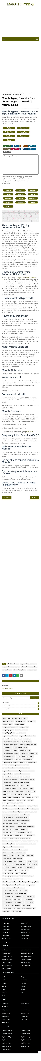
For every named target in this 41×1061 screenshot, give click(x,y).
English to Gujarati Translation (28, 744)
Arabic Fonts (5, 1022)
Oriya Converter (20, 855)
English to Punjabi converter (22, 774)
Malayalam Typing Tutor (9, 832)
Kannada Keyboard (18, 812)
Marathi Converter (8, 835)
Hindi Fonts (30, 800)
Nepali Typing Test (8, 852)
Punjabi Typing (24, 870)
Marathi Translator (8, 838)
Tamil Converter (20, 876)
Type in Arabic (20, 896)
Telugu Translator (19, 888)
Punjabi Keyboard (17, 867)
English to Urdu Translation (26, 788)
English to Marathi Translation (11, 667)
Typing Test (23, 132)
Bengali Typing (24, 727)
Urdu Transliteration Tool (28, 908)
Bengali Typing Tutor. (8, 733)
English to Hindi (7, 747)
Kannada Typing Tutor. (9, 820)
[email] (21, 675)
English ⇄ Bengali (7, 1034)
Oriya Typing (22, 861)
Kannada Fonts (7, 812)
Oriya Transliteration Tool (9, 861)
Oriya (8, 202)
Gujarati (33, 190)
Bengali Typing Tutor (21, 730)
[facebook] (3, 675)
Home (3, 93)
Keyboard (23, 128)
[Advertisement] (18, 23)
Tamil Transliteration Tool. (10, 882)
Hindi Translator (17, 803)
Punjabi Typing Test (8, 873)
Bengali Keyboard (7, 724)
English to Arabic (20, 733)
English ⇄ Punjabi (7, 1046)
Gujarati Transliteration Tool (22, 794)
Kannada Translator (30, 812)
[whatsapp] (17, 675)
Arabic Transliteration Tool (10, 718)
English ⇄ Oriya (6, 1043)
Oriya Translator (17, 858)
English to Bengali (7, 739)
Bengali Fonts (31, 721)
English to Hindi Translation (10, 750)
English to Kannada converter (10, 753)
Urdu (33, 202)
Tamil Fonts (30, 876)
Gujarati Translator (8, 794)
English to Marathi (13, 664)
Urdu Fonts (24, 1019)
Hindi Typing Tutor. (20, 809)
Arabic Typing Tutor (8, 721)
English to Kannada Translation (29, 753)
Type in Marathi (10, 93)
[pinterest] (10, 675)
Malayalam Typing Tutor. (24, 832)
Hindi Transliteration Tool (9, 806)
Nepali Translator (18, 847)
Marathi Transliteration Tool (29, 667)
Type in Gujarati (7, 899)
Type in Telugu (7, 908)
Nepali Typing (23, 850)
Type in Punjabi (16, 905)
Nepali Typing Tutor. (8, 855)
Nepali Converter (21, 844)
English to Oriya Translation (26, 771)
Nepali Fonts (31, 844)
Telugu (20, 198)
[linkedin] (14, 675)
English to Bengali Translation (11, 741)
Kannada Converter (32, 809)
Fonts (9, 140)
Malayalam (33, 198)
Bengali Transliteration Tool (10, 727)
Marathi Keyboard (29, 835)
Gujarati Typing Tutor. (8, 800)
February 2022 (21, 706)
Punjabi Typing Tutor (21, 873)
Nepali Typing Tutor (20, 852)
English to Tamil (25, 777)
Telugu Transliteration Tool (10, 890)
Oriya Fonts (30, 855)
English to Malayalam (8, 756)
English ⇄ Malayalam (8, 1037)
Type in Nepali (29, 902)
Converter (23, 136)
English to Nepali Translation (10, 768)
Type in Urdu (16, 908)
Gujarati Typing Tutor (32, 797)
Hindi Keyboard (7, 803)
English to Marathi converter (28, 664)
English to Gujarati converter (10, 744)
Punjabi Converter (32, 864)
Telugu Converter (19, 885)
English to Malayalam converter (25, 756)
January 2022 (21, 709)
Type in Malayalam (8, 902)
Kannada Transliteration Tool (10, 814)
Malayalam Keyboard (20, 823)
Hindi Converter (21, 800)
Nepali (20, 202)
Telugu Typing (23, 890)
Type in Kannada (27, 899)
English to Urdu (25, 785)
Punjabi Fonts (6, 867)
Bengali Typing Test (8, 730)
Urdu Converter (25, 965)
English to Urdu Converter (10, 788)
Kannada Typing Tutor (22, 817)
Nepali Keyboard (7, 847)
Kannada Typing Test (8, 817)
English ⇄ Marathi (7, 1030)
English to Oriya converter (10, 771)
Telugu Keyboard (7, 888)
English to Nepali (7, 765)
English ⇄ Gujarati (26, 1040)
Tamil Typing (22, 882)
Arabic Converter (6, 968)
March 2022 (21, 703)
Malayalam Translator (9, 826)
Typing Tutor (9, 132)
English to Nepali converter (21, 765)
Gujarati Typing (7, 797)
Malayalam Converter (23, 820)
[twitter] (6, 675)
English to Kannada (25, 750)
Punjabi (8, 194)
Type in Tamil (26, 905)
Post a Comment (7, 688)
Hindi (20, 190)
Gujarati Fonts (19, 791)
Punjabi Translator (29, 867)
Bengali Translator (19, 724)
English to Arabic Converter (10, 736)
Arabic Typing (23, 718)
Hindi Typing (22, 806)
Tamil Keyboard (7, 879)
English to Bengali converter (22, 739)
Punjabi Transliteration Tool (10, 870)
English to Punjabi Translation (10, 777)
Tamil (33, 194)
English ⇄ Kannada (7, 1040)
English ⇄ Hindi (25, 1030)
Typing (9, 128)
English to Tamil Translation (26, 779)
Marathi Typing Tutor (19, 670)
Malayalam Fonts (7, 823)
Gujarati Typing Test (18, 797)
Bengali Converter (20, 721)
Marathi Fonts (18, 835)
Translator (9, 136)
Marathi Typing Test (18, 841)
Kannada (8, 198)
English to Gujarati (26, 741)
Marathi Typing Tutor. (8, 844)
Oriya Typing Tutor (8, 864)
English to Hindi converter (20, 747)
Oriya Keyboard (7, 858)
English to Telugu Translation (10, 785)
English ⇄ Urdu (25, 1046)
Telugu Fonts (30, 885)
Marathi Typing (7, 670)
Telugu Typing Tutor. (8, 896)
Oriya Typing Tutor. (20, 864)
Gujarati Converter (8, 791)
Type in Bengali (30, 896)
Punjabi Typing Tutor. (8, 876)
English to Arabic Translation (27, 736)
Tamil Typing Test (33, 882)
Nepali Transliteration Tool (10, 850)
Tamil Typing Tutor (8, 885)
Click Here (29, 432)
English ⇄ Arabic (6, 1049)
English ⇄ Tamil (25, 1034)
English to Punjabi (7, 774)
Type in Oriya (6, 905)
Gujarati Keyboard (30, 791)
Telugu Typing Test (8, 893)
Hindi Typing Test (32, 806)
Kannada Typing (25, 814)
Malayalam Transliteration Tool (25, 826)
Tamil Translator (18, 879)
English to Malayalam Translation (11, 759)
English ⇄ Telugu (25, 1037)
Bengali (20, 194)
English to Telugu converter (21, 782)
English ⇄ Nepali (25, 1043)
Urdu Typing (6, 911)
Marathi (8, 190)
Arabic (8, 206)
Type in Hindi (17, 899)
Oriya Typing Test (32, 861)
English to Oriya (24, 768)
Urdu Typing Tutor (16, 911)
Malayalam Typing (8, 829)
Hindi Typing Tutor (8, 809)
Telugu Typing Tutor (20, 893)
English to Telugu (7, 782)
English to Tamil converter (10, 779)
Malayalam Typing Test (21, 829)
